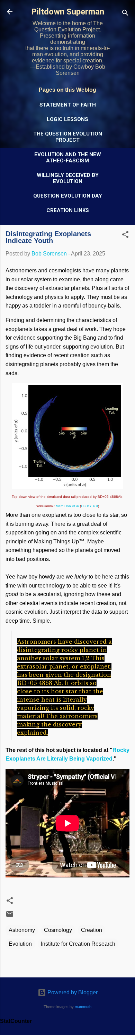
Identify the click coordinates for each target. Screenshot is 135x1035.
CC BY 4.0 (89, 506)
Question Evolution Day (67, 196)
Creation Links (67, 210)
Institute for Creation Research (78, 944)
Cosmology (58, 930)
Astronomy (22, 930)
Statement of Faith (67, 105)
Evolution (20, 944)
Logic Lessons (67, 119)
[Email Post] (10, 916)
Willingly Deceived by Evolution (68, 178)
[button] (125, 235)
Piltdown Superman (67, 12)
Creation (91, 930)
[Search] (125, 13)
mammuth (83, 1007)
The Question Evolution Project (67, 137)
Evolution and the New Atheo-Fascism (67, 157)
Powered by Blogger (72, 992)
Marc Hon (67, 506)
